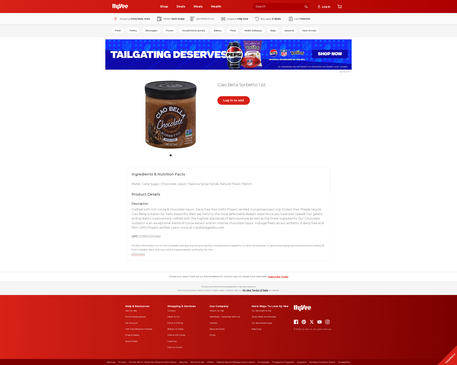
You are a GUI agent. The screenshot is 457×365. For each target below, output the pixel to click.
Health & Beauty (253, 30)
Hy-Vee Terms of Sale (255, 290)
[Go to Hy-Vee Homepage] (120, 6)
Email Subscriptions (135, 316)
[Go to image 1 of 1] (170, 155)
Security (183, 362)
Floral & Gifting (175, 323)
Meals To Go (173, 316)
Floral (233, 30)
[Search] (306, 6)
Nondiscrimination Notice (322, 362)
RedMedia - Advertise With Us (225, 316)
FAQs (212, 335)
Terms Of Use (197, 362)
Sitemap (111, 362)
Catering (172, 341)
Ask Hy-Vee (131, 310)
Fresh (118, 30)
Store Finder (131, 341)
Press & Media (132, 335)
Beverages (151, 30)
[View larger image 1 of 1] (170, 114)
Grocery (171, 310)
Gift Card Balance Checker (138, 329)
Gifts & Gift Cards (176, 335)
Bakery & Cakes (175, 329)
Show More (138, 254)
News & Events (217, 329)
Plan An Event (174, 347)
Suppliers (301, 362)
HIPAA (210, 362)
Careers (213, 323)
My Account (131, 323)
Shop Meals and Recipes (264, 316)
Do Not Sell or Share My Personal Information (152, 362)
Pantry (133, 30)
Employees (263, 362)
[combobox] (281, 6)
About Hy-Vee (217, 310)
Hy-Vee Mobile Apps (262, 323)
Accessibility (344, 362)
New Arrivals (309, 30)
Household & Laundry (193, 30)
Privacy (122, 362)
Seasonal (289, 30)
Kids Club (256, 329)
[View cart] (340, 6)
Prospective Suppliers (283, 362)
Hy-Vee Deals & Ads (261, 310)
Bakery (218, 30)
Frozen (170, 30)
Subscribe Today (278, 276)
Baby (273, 30)
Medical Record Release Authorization (236, 362)
